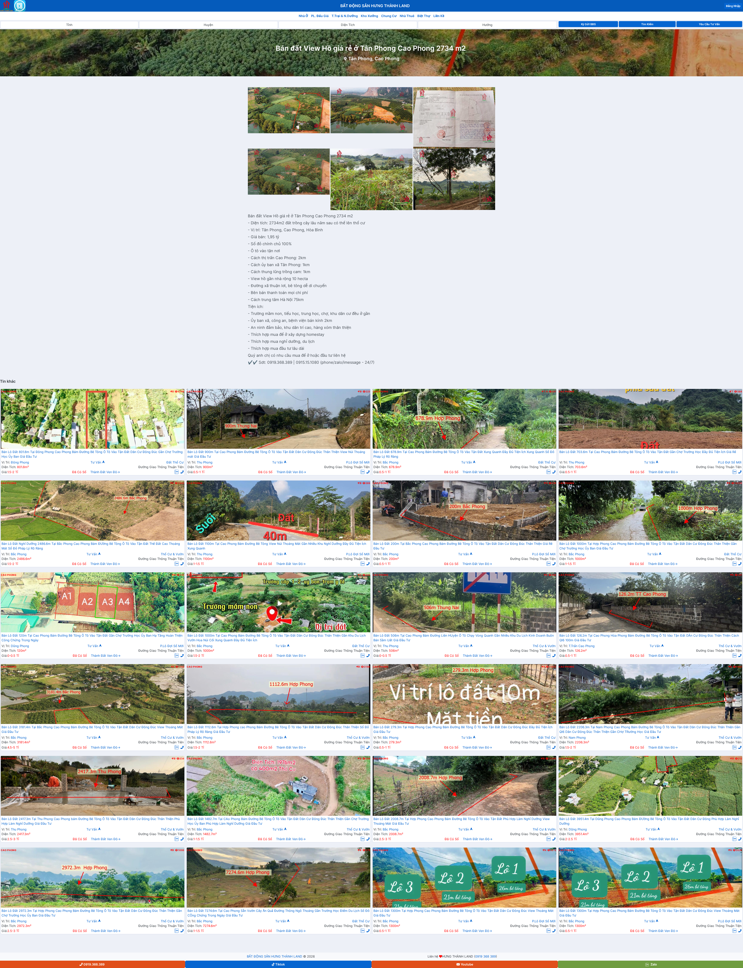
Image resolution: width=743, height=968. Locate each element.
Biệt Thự (423, 16)
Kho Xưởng (369, 16)
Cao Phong (8, 391)
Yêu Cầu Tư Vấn (709, 24)
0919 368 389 (485, 956)
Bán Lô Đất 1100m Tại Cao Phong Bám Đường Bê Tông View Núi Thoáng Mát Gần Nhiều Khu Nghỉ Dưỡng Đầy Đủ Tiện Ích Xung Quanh (276, 546)
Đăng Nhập (733, 6)
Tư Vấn (96, 462)
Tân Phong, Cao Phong (373, 58)
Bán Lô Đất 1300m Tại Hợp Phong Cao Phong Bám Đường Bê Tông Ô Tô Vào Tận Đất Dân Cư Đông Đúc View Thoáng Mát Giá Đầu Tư (463, 913)
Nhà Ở (303, 16)
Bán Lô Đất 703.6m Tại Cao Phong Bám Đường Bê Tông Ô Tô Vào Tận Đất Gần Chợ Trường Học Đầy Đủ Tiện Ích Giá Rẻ (647, 452)
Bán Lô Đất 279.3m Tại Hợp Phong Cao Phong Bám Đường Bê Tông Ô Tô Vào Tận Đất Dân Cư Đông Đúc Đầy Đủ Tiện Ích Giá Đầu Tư (462, 729)
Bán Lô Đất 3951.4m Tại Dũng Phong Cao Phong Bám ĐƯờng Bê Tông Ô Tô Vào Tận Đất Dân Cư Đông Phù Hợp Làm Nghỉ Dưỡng (649, 821)
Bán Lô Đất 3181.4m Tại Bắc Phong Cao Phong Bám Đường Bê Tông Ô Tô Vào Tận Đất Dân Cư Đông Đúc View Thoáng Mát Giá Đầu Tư (92, 729)
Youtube (467, 964)
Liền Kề (438, 16)
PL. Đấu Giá (320, 16)
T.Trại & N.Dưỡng (345, 16)
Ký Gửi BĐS (588, 24)
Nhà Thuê (407, 16)
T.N (546, 391)
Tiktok (280, 964)
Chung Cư (389, 16)
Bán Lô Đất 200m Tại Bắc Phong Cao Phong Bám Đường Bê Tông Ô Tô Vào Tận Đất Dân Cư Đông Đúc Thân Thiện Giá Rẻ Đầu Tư (462, 546)
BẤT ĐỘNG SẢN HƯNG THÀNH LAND (274, 956)
